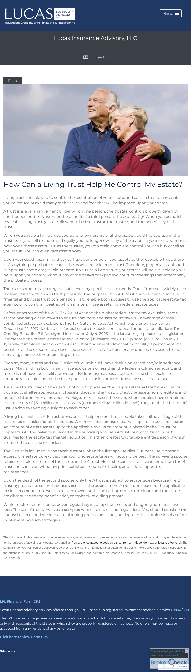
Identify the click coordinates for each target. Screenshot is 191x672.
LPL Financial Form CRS (20, 601)
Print (12, 80)
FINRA (176, 610)
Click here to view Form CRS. (24, 637)
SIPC (186, 610)
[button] (171, 13)
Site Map (7, 651)
